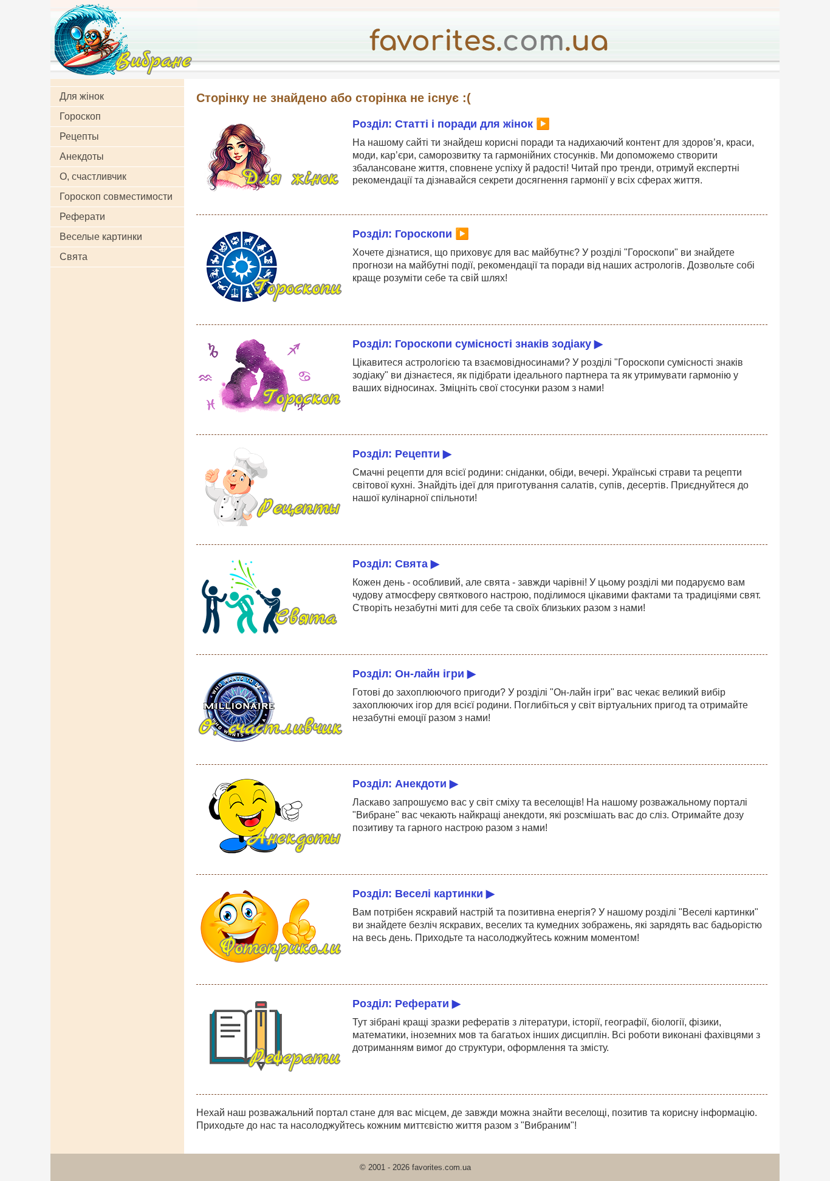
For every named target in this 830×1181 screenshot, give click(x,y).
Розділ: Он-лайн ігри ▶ (414, 673)
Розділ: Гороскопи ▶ (410, 233)
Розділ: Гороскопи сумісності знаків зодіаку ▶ (477, 343)
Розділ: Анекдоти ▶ (405, 783)
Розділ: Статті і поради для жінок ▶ (451, 123)
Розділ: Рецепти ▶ (401, 453)
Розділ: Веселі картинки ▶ (423, 893)
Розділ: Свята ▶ (395, 563)
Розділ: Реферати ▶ (406, 1003)
